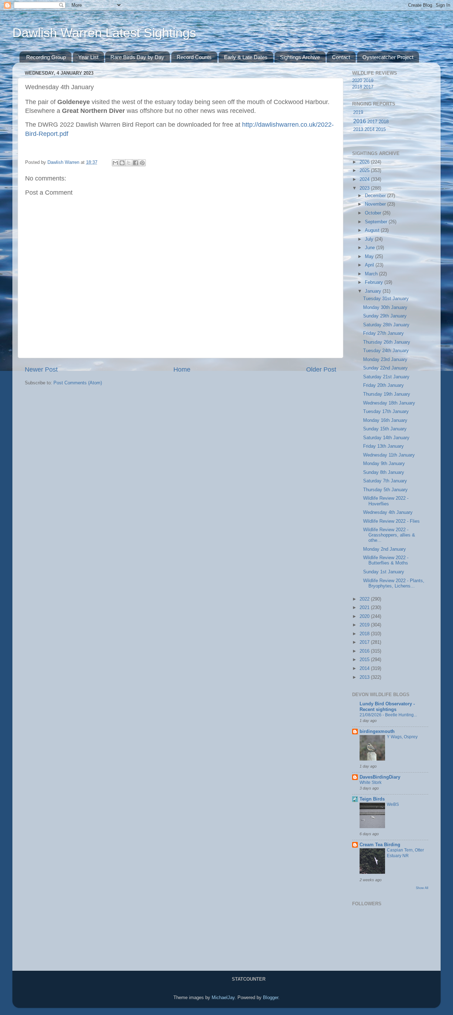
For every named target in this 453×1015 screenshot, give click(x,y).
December (376, 195)
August (373, 230)
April (370, 265)
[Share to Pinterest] (142, 162)
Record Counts (194, 57)
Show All (422, 888)
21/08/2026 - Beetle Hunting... (388, 714)
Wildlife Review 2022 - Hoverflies (385, 501)
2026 (365, 162)
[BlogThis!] (122, 162)
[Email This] (115, 162)
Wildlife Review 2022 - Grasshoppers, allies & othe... (389, 535)
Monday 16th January (385, 420)
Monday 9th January (384, 463)
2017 (368, 87)
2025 (365, 170)
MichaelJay (223, 997)
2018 (357, 87)
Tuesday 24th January (386, 350)
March (372, 273)
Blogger (270, 997)
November (376, 204)
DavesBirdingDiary (380, 777)
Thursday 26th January (386, 342)
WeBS (393, 804)
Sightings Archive (300, 57)
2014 (369, 129)
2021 (365, 607)
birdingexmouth (377, 731)
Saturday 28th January (386, 324)
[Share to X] (128, 162)
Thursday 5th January (385, 489)
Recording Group (46, 57)
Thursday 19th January (386, 394)
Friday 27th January (383, 333)
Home (181, 369)
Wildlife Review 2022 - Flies (391, 521)
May (370, 256)
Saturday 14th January (386, 437)
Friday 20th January (383, 385)
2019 (368, 80)
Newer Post (41, 369)
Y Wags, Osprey (402, 736)
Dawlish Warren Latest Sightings (104, 32)
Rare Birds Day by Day (137, 57)
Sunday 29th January (385, 316)
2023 (365, 188)
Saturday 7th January (385, 480)
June (370, 247)
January (374, 291)
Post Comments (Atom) (77, 382)
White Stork (371, 782)
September (377, 221)
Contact (341, 57)
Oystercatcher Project (387, 57)
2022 (365, 599)
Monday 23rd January (385, 359)
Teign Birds (372, 799)
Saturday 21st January (386, 376)
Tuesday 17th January (386, 411)
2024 (365, 179)
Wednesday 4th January (388, 512)
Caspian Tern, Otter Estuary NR (405, 853)
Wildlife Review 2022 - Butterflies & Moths (385, 560)
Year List (88, 57)
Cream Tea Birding (380, 844)
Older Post (321, 369)
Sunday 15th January (385, 428)
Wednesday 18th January (389, 403)
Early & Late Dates (246, 57)
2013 (358, 129)
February (374, 282)
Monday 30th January (385, 307)
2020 (357, 80)
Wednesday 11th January (389, 455)
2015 (381, 129)
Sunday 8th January (383, 472)
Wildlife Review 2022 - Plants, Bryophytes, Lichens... (393, 583)
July (370, 239)
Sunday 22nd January (385, 368)
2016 (359, 121)
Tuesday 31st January (386, 298)
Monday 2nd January (384, 549)
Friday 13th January (383, 446)
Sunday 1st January (383, 571)
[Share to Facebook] (135, 162)
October (374, 213)
